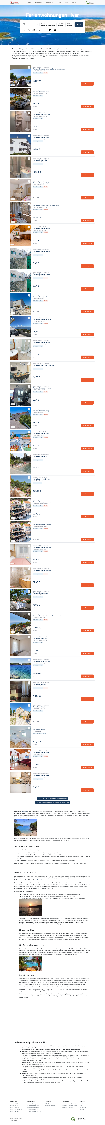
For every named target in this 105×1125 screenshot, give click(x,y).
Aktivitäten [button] (38, 2)
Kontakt (74, 2)
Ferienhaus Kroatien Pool (69, 1104)
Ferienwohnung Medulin (34, 1104)
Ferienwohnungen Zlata (41, 92)
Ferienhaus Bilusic (39, 707)
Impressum (83, 1107)
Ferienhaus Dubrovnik (16, 1109)
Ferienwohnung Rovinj (33, 1107)
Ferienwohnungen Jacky (41, 411)
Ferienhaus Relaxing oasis (42, 661)
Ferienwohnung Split (33, 1109)
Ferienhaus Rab (14, 1105)
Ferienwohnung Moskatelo (42, 114)
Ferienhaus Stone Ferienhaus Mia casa (46, 206)
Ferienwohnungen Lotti (41, 775)
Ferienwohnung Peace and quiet (44, 365)
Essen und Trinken (50, 1105)
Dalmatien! (40, 880)
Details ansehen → (87, 83)
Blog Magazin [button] (49, 2)
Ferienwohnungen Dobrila (42, 320)
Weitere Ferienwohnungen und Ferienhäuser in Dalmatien (52, 802)
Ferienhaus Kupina (39, 684)
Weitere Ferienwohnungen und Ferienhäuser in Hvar (52, 798)
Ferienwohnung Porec (33, 1105)
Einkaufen (47, 1104)
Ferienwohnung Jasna (40, 593)
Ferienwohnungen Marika (41, 183)
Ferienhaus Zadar (14, 1107)
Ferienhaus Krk (14, 1104)
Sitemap (82, 1109)
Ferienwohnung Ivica (40, 160)
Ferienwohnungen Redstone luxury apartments (49, 69)
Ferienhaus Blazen (39, 730)
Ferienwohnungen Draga (41, 228)
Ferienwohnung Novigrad (34, 1111)
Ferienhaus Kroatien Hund (69, 1105)
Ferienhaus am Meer (68, 1107)
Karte (59, 2)
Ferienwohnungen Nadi (41, 752)
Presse (66, 2)
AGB (81, 1105)
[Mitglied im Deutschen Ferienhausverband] (89, 2)
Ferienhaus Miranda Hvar (41, 479)
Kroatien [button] (27, 2)
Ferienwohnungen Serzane (42, 502)
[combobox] (30, 24)
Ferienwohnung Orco (40, 638)
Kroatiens (24, 811)
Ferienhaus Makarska (16, 1111)
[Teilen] (29, 67)
